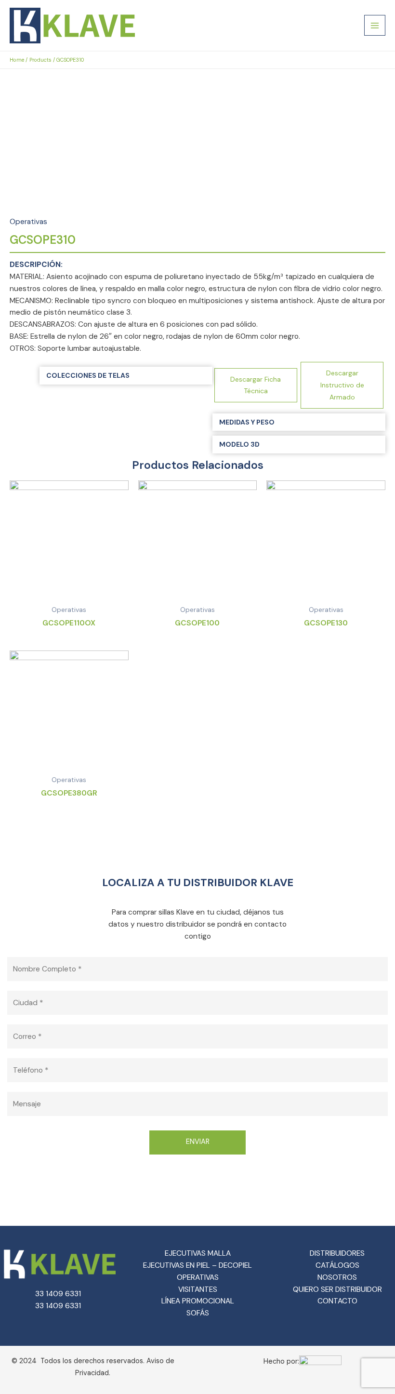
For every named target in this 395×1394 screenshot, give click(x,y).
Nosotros (337, 1277)
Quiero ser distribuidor (337, 1289)
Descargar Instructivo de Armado (342, 385)
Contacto (337, 1301)
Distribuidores (337, 1253)
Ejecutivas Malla (198, 1253)
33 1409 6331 (58, 1294)
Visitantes (197, 1289)
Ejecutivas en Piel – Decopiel (197, 1265)
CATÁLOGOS (337, 1265)
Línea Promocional (197, 1301)
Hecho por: (281, 1361)
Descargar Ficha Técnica (255, 385)
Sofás (197, 1313)
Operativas (28, 221)
